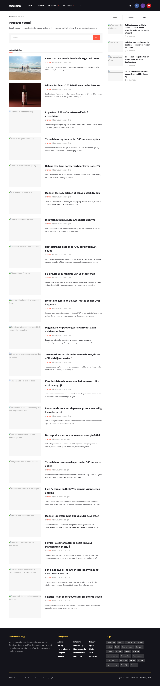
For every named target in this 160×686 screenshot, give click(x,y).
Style (91, 649)
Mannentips (125, 656)
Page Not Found (19, 16)
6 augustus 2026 (60, 520)
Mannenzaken (79, 652)
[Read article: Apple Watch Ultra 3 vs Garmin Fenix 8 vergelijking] (25, 122)
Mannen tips (78, 645)
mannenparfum (113, 656)
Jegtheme (53, 678)
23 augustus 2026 (60, 120)
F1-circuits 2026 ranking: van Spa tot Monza (70, 273)
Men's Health (112, 660)
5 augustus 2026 (60, 550)
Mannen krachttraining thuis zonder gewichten (72, 516)
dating (110, 647)
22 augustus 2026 (60, 170)
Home (11, 16)
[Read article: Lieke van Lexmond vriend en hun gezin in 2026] (25, 68)
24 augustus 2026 (60, 89)
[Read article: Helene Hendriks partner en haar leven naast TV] (25, 175)
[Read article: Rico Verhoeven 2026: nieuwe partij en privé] (25, 229)
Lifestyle (67, 5)
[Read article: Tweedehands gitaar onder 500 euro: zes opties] (25, 148)
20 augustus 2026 (60, 278)
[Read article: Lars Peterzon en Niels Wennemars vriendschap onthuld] (25, 498)
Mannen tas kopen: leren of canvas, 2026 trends (72, 193)
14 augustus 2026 (60, 389)
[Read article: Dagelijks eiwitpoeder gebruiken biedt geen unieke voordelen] (25, 337)
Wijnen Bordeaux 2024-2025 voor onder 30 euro (72, 85)
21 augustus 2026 (60, 224)
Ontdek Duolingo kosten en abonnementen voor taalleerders (137, 59)
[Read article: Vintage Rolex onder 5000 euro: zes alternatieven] (25, 606)
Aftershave (111, 642)
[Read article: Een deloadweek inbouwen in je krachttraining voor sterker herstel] (25, 579)
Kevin (49, 62)
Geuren (110, 651)
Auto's (60, 642)
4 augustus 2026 (60, 600)
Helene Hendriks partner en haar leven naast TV (72, 166)
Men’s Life (53, 5)
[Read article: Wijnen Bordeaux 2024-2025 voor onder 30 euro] (25, 95)
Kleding (127, 651)
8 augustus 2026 (60, 470)
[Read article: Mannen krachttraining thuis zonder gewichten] (25, 525)
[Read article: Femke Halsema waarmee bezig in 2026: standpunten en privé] (25, 552)
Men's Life (77, 656)
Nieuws (92, 642)
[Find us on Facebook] (136, 5)
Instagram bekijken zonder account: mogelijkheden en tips (136, 74)
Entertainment (64, 649)
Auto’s (41, 5)
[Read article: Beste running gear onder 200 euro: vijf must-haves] (25, 256)
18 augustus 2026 (60, 335)
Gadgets (61, 652)
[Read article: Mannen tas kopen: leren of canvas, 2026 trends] (25, 202)
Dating (60, 645)
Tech (80, 5)
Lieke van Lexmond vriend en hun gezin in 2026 (72, 58)
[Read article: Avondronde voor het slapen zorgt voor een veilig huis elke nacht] (25, 417)
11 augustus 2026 (60, 416)
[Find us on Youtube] (142, 5)
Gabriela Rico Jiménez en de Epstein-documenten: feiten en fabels (137, 45)
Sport (31, 5)
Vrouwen (93, 656)
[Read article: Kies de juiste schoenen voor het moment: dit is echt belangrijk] (25, 391)
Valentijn (124, 665)
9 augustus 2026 (60, 439)
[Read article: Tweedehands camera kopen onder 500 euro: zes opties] (25, 471)
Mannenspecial (79, 649)
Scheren (141, 660)
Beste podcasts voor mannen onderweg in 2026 (72, 435)
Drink (117, 647)
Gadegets (139, 647)
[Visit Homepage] (15, 5)
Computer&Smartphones (134, 642)
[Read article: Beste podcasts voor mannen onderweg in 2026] (25, 444)
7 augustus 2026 (60, 497)
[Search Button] (130, 5)
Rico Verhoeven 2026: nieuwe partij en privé (70, 220)
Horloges (119, 651)
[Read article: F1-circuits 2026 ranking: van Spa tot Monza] (25, 283)
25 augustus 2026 (60, 62)
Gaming (61, 656)
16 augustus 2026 (60, 362)
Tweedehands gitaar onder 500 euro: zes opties (72, 139)
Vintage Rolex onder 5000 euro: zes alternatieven (73, 596)
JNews (15, 678)
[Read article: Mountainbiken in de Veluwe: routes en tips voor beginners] (25, 310)
